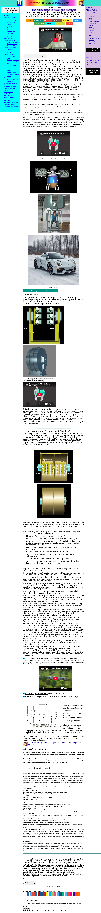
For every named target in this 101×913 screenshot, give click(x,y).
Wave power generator (10, 86)
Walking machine (8, 92)
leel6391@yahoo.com (60, 903)
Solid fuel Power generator (10, 101)
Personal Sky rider (12, 20)
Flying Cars (47, 20)
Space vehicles (60, 23)
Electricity (91, 28)
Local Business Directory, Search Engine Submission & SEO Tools (41, 891)
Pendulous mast (11, 52)
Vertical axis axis (11, 51)
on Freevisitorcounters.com (30, 900)
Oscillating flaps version (13, 60)
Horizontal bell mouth (12, 42)
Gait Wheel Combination (10, 93)
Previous (50, 7)
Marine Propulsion (11, 31)
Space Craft (10, 33)
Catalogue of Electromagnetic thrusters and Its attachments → (40, 291)
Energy (91, 25)
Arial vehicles (50, 23)
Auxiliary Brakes (8, 90)
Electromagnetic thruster (10, 17)
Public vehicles (67, 20)
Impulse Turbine (11, 45)
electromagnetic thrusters (42, 297)
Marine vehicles (40, 23)
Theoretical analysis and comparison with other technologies (52, 696)
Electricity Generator (9, 95)
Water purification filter (9, 88)
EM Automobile (11, 22)
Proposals (91, 40)
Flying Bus (10, 26)
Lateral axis (10, 49)
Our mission (7, 109)
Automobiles (32, 541)
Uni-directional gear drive (10, 83)
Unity (90, 14)
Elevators (69, 23)
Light (90, 27)
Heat (90, 32)
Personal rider (38, 20)
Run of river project (12, 44)
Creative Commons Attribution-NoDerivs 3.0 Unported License (65, 911)
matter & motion (93, 23)
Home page (7, 15)
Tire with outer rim (11, 81)
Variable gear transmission (11, 106)
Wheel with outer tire (12, 79)
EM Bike (29, 20)
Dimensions (92, 30)
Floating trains (10, 28)
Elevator (9, 35)
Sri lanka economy (94, 38)
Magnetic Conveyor (12, 72)
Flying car (9, 24)
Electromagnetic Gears (10, 84)
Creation (91, 16)
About (5, 108)
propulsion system (50, 409)
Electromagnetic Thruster (36, 693)
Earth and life (92, 19)
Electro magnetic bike (12, 19)
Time (90, 18)
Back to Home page (30, 883)
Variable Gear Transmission (11, 102)
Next (58, 7)
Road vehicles (56, 20)
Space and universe (94, 21)
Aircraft (9, 29)
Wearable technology (9, 104)
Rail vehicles (77, 20)
